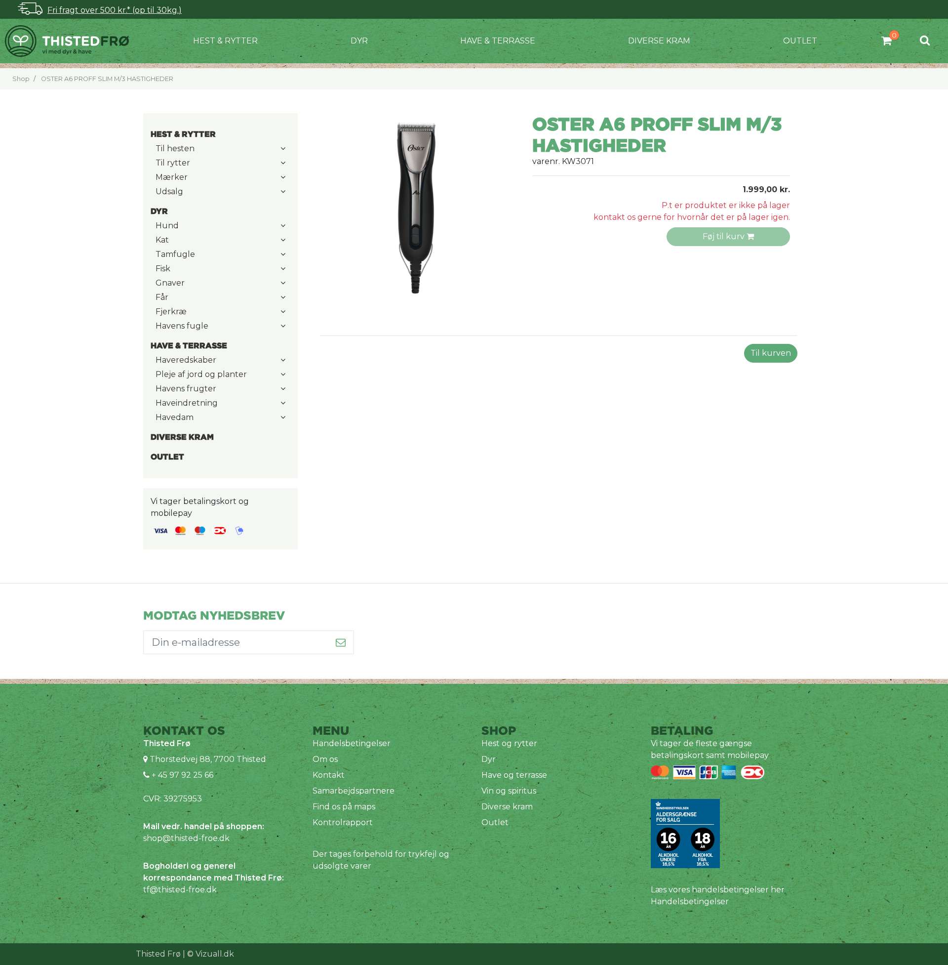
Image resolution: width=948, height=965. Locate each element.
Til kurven (770, 353)
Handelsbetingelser (352, 743)
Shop (21, 79)
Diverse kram (659, 40)
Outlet (800, 40)
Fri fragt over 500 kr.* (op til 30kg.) (114, 10)
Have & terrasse (497, 40)
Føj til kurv (725, 236)
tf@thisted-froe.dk (180, 889)
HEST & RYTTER (225, 40)
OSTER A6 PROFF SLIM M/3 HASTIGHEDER (107, 79)
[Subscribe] (341, 642)
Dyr (359, 40)
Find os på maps (344, 806)
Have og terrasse (514, 775)
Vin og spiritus (508, 791)
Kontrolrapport (343, 822)
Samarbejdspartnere (354, 791)
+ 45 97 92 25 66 (181, 775)
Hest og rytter (509, 743)
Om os (325, 759)
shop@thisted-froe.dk (186, 838)
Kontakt (329, 775)
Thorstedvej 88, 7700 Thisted (208, 759)
